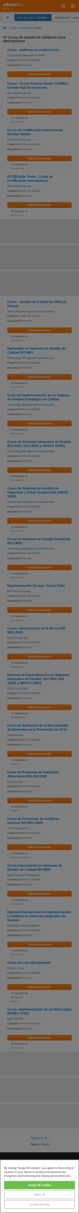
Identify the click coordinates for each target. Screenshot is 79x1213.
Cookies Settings (39, 1204)
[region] (39, 1186)
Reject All (39, 1194)
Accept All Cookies (39, 1185)
